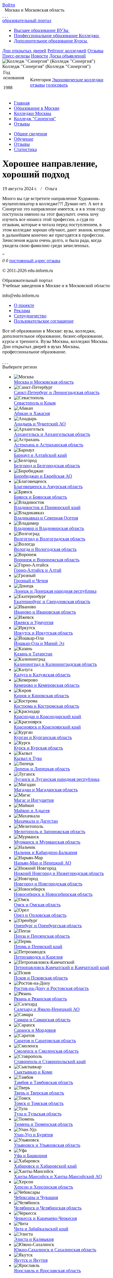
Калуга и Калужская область (42, 674)
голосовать (57, 84)
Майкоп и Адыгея (32, 810)
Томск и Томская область (38, 1103)
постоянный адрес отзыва (34, 260)
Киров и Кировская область (41, 695)
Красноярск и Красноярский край (47, 727)
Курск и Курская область (38, 747)
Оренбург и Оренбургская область (48, 925)
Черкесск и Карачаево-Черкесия (45, 1218)
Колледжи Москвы (32, 113)
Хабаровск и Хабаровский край (45, 1166)
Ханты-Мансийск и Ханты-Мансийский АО (58, 1176)
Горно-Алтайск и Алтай (37, 570)
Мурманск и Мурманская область (47, 842)
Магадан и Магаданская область (46, 789)
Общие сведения (30, 133)
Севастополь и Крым (35, 402)
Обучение (23, 138)
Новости (39, 55)
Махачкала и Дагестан (36, 821)
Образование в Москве (36, 108)
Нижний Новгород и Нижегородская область (59, 873)
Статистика (25, 149)
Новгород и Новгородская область (48, 883)
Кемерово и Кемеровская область (46, 685)
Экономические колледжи (77, 79)
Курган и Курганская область (43, 737)
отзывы (37, 84)
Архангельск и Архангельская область (52, 434)
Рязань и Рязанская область (40, 998)
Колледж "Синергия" (35, 118)
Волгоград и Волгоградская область (49, 538)
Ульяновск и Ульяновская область (47, 1145)
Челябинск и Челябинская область (47, 1207)
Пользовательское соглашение (44, 321)
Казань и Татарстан (33, 653)
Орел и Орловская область (40, 915)
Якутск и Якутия (31, 1260)
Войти (8, 4)
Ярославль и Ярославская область (47, 1270)
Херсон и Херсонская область (43, 1186)
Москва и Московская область (44, 382)
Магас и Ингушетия (34, 800)
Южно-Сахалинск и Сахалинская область (55, 1249)
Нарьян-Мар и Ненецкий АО (42, 862)
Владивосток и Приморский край (47, 507)
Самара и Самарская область (42, 1019)
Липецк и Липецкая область (42, 768)
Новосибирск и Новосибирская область (53, 894)
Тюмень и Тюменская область (43, 1124)
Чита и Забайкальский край (41, 1228)
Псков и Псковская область (41, 977)
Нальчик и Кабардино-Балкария (45, 852)
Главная (22, 102)
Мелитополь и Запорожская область (49, 831)
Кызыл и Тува (28, 758)
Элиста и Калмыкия (34, 1239)
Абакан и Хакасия (32, 413)
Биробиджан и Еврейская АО (43, 476)
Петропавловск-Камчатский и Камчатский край (61, 967)
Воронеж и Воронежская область (46, 559)
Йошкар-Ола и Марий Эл (39, 643)
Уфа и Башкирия (30, 1155)
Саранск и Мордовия (35, 1030)
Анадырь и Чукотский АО (40, 423)
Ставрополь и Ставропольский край (50, 1061)
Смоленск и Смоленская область (46, 1051)
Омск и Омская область (37, 904)
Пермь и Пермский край (38, 946)
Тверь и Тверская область (39, 1092)
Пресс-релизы (16, 55)
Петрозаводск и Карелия (38, 957)
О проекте (24, 305)
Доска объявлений (67, 55)
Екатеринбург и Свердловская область (52, 601)
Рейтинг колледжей (67, 50)
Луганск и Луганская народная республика (56, 779)
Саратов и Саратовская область (45, 1040)
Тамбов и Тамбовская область (43, 1082)
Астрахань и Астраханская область (48, 444)
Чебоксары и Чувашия (36, 1197)
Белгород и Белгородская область (47, 465)
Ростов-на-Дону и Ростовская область (51, 988)
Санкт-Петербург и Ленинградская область (56, 392)
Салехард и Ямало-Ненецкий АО (47, 1009)
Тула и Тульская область (37, 1113)
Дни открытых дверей (24, 50)
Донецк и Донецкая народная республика (55, 591)
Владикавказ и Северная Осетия (46, 517)
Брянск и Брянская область (40, 497)
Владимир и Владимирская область (49, 528)
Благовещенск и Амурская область (48, 486)
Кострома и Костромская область (46, 706)
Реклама (22, 310)
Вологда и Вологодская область (45, 549)
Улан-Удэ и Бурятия (33, 1134)
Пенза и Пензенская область (42, 936)
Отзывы (95, 50)
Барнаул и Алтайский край (40, 455)
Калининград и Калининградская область (55, 664)
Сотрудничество (30, 315)
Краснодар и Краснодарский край (47, 716)
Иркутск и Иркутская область (43, 632)
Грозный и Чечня (31, 580)
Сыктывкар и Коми (33, 1072)
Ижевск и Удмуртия (33, 622)
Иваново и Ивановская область (45, 612)
